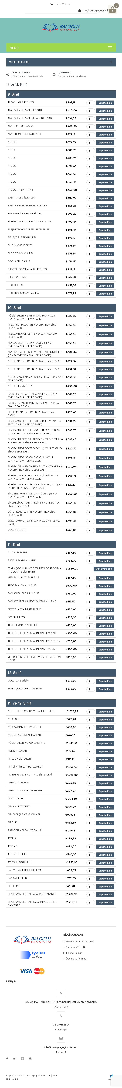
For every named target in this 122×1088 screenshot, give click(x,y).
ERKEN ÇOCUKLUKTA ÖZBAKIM (25, 688)
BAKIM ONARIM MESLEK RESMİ (24, 870)
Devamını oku (104, 568)
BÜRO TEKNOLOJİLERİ (20, 253)
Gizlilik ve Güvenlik (75, 947)
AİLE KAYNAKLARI (17, 750)
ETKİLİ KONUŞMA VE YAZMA (23, 293)
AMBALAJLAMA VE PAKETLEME (25, 790)
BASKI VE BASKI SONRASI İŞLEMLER (27, 205)
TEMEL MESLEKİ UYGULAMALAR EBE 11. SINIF (32, 633)
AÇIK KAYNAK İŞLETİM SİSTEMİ (24, 726)
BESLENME (13, 885)
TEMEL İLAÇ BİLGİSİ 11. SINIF (23, 625)
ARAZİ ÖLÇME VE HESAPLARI (24, 814)
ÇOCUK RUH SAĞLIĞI (19, 261)
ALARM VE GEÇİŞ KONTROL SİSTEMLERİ (30, 774)
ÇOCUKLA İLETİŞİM (18, 680)
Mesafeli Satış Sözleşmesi (80, 941)
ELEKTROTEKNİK (17, 277)
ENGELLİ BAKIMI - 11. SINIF (22, 560)
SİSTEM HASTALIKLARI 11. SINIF (24, 609)
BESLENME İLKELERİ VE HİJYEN (24, 213)
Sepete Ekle (105, 102)
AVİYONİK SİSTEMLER (19, 862)
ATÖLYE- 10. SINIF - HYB (21, 385)
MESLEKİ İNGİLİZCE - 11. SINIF (23, 577)
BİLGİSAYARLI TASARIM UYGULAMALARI (29, 221)
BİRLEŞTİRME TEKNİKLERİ (22, 237)
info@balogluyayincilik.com (99, 10)
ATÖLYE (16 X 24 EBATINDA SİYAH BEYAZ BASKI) (34, 360)
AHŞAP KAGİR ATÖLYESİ (21, 102)
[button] (60, 62)
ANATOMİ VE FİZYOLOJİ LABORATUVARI (30, 118)
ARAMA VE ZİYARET (19, 806)
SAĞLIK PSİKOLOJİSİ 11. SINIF (23, 593)
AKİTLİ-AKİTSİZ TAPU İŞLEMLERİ (25, 766)
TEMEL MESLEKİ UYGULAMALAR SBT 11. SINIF (32, 648)
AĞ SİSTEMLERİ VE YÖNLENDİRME (26, 742)
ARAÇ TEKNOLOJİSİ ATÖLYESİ (24, 134)
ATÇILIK (12, 838)
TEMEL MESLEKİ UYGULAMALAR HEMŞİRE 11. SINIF (35, 641)
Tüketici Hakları (74, 952)
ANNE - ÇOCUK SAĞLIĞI (20, 126)
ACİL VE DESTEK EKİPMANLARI (24, 734)
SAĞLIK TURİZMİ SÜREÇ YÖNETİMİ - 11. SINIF (32, 601)
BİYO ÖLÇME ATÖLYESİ (20, 245)
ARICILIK (12, 822)
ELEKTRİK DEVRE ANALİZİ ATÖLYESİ (27, 269)
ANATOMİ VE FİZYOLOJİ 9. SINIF (25, 110)
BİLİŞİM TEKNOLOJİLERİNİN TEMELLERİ (29, 229)
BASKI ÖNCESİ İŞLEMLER (21, 197)
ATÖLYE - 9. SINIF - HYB (20, 189)
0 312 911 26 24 (63, 4)
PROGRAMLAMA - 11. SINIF (22, 585)
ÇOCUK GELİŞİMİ (17, 529)
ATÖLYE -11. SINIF (17, 854)
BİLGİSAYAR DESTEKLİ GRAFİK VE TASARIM (31, 893)
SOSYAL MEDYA (16, 617)
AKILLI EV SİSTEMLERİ (19, 758)
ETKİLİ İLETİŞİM (16, 285)
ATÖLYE (12, 141)
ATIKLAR (12, 846)
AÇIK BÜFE (13, 718)
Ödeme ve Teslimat (76, 958)
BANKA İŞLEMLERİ (17, 877)
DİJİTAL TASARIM (17, 552)
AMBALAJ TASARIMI (19, 782)
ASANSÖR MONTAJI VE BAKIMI (24, 830)
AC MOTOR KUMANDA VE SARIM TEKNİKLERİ (32, 711)
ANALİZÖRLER (16, 798)
